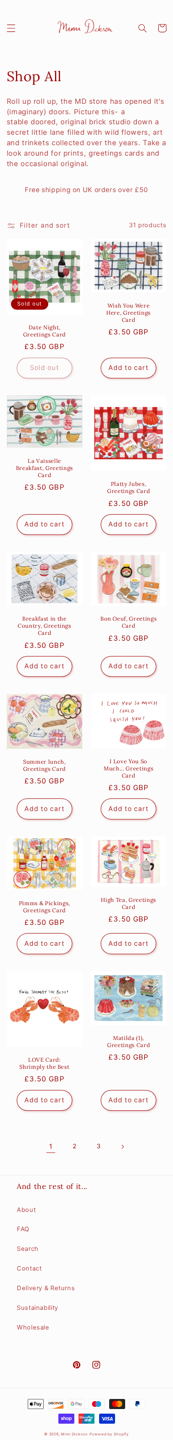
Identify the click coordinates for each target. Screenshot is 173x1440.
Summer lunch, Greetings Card (44, 766)
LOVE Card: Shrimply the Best (44, 1063)
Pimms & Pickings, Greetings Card (44, 907)
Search (28, 1249)
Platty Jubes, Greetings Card (128, 488)
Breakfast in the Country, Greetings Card (44, 626)
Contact (29, 1268)
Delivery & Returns (46, 1288)
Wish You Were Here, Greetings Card (128, 313)
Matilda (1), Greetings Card (128, 1042)
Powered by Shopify (109, 1434)
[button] (11, 28)
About (26, 1210)
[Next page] (122, 1146)
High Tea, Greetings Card (128, 904)
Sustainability (37, 1308)
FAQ (23, 1229)
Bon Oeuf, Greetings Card (128, 622)
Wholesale (33, 1327)
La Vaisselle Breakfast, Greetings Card (44, 468)
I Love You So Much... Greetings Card (128, 768)
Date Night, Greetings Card (44, 331)
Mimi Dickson (74, 1434)
